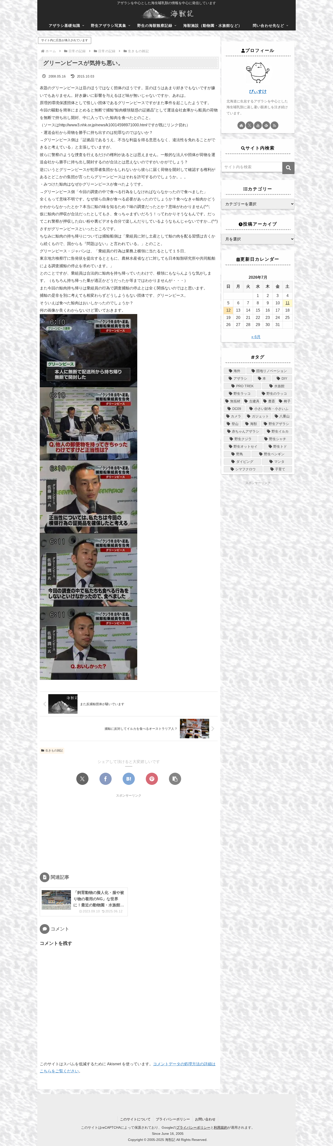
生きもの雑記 (54, 750)
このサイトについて (135, 1119)
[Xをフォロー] (250, 125)
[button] (175, 779)
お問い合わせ (205, 1119)
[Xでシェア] (82, 779)
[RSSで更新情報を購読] (274, 125)
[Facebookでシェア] (105, 779)
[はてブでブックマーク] (129, 779)
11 (287, 303)
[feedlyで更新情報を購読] (266, 125)
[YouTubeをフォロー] (258, 125)
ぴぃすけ (258, 91)
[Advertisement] (129, 832)
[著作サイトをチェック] (241, 125)
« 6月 (256, 337)
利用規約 (220, 1127)
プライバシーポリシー (173, 1119)
